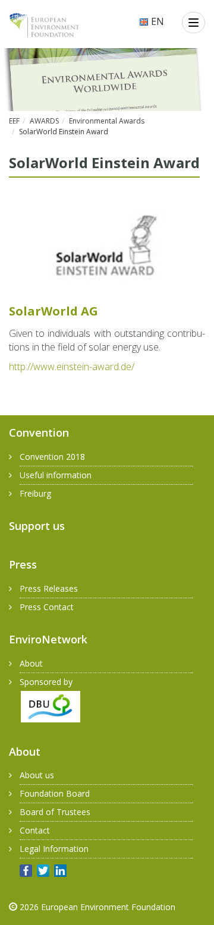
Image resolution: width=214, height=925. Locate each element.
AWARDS (44, 121)
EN (156, 21)
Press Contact (47, 607)
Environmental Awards (106, 121)
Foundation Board (55, 793)
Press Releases (49, 588)
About (31, 663)
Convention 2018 (52, 456)
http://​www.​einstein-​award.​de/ (71, 366)
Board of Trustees (55, 811)
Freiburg (35, 493)
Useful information (56, 475)
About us (37, 775)
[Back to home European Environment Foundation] (44, 24)
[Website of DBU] (44, 705)
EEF (14, 121)
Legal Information (54, 848)
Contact (35, 830)
